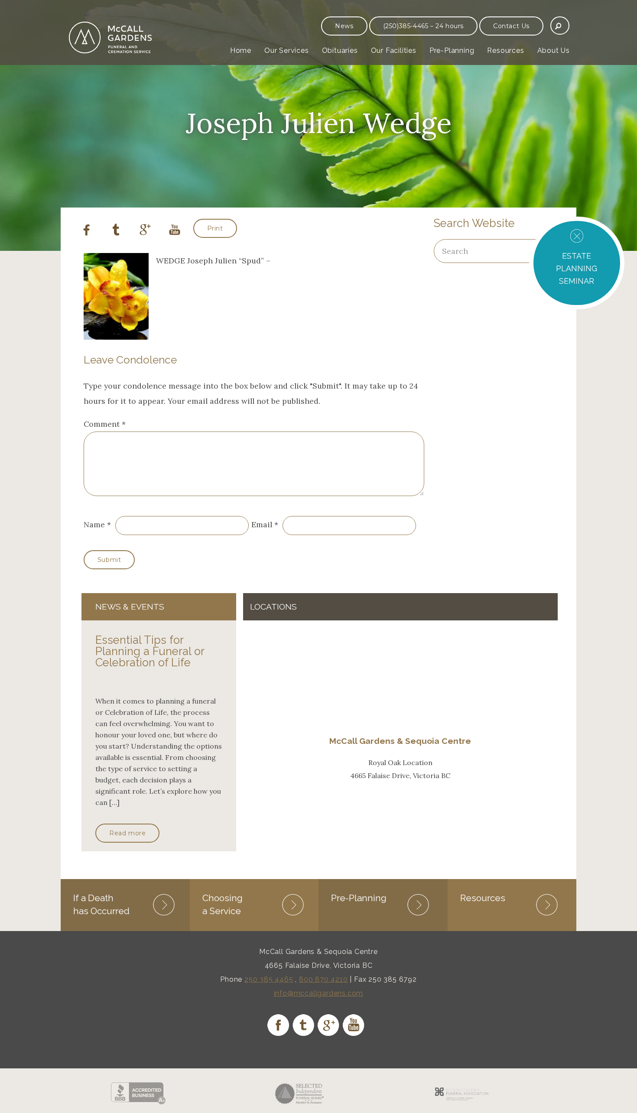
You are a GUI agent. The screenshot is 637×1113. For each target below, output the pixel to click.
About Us (553, 50)
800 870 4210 (323, 979)
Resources (505, 50)
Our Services (286, 50)
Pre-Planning (451, 50)
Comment (105, 424)
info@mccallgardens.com (319, 993)
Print (215, 228)
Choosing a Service (222, 904)
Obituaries (340, 50)
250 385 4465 (268, 979)
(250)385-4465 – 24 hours (423, 26)
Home (240, 50)
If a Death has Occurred (101, 904)
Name (94, 524)
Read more (127, 833)
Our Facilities (393, 50)
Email (261, 524)
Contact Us (511, 26)
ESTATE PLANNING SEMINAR (576, 268)
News (344, 26)
